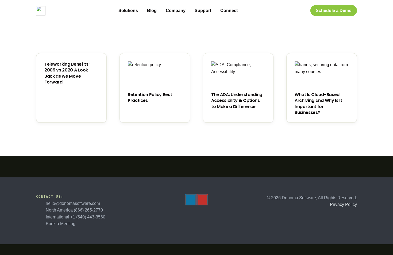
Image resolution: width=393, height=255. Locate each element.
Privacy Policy (343, 204)
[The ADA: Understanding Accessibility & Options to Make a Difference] (238, 75)
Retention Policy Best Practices (150, 97)
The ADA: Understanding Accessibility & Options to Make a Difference (236, 100)
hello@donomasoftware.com (73, 203)
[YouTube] (202, 199)
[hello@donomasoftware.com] (41, 203)
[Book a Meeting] (41, 224)
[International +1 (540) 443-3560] (41, 217)
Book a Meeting (60, 223)
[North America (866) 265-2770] (41, 210)
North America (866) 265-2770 (74, 210)
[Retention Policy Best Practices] (155, 75)
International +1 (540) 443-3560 (75, 217)
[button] (141, 10)
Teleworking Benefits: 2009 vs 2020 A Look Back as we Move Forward (66, 73)
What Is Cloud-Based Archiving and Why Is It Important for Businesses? (318, 103)
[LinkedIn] (190, 199)
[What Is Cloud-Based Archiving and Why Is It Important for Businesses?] (322, 75)
